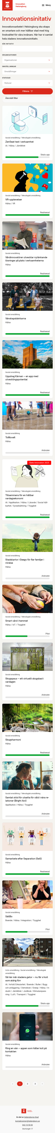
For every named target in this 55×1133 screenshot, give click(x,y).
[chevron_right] (42, 1083)
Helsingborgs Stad (31, 1117)
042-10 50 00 (27, 1125)
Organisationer (9, 55)
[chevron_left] (12, 1084)
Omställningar (9, 66)
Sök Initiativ (8, 44)
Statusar (6, 78)
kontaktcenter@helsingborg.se (27, 1121)
